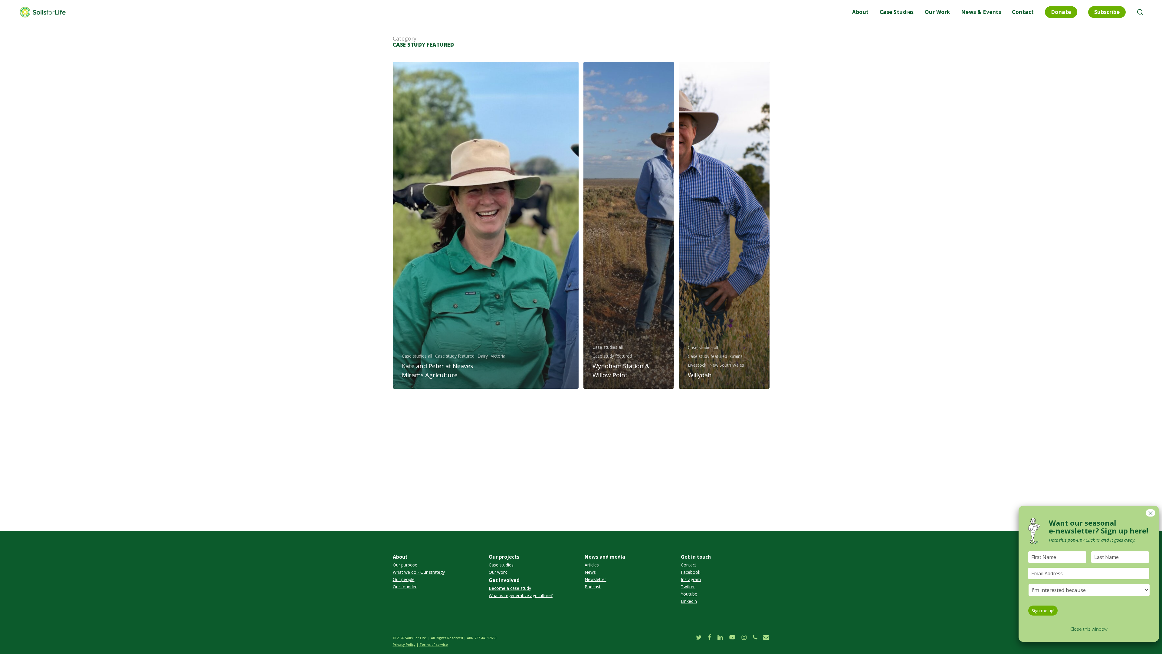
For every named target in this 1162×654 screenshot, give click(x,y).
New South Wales (726, 365)
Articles (592, 565)
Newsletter (595, 579)
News (590, 572)
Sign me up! (1043, 610)
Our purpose (405, 565)
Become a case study (510, 588)
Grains (736, 356)
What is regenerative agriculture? (521, 595)
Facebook (690, 572)
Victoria (498, 356)
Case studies (501, 565)
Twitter (688, 586)
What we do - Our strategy (419, 572)
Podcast (593, 586)
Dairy (483, 356)
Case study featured (454, 356)
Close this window (1089, 629)
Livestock (697, 365)
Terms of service (433, 644)
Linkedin (689, 601)
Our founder (405, 586)
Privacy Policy (404, 644)
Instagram (691, 579)
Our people (404, 579)
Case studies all (417, 356)
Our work (498, 572)
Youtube (689, 594)
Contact (688, 565)
